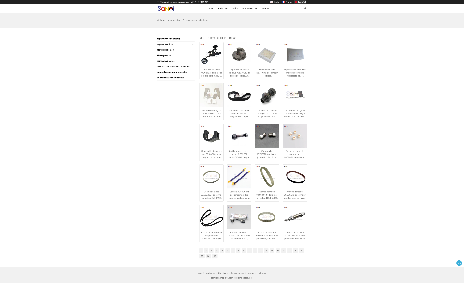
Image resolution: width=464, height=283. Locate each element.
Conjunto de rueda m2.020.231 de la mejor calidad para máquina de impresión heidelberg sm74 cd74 (211, 75)
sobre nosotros (249, 8)
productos (222, 8)
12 (260, 250)
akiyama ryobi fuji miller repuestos (173, 66)
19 (301, 250)
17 (289, 250)
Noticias (235, 8)
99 (215, 256)
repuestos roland (165, 44)
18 (295, 250)
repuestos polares (165, 61)
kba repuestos (164, 55)
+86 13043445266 (202, 2)
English (277, 2)
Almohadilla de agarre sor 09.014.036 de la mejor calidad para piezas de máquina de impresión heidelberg (211, 157)
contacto (264, 8)
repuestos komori (165, 49)
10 (249, 250)
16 (284, 250)
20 (202, 256)
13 (266, 250)
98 (208, 256)
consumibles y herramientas (170, 77)
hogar (163, 20)
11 (254, 250)
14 (272, 250)
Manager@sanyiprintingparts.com (175, 2)
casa (211, 8)
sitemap (263, 273)
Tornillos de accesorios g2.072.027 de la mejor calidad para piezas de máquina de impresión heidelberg (267, 116)
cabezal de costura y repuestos (172, 72)
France (289, 2)
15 (278, 250)
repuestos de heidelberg (196, 20)
